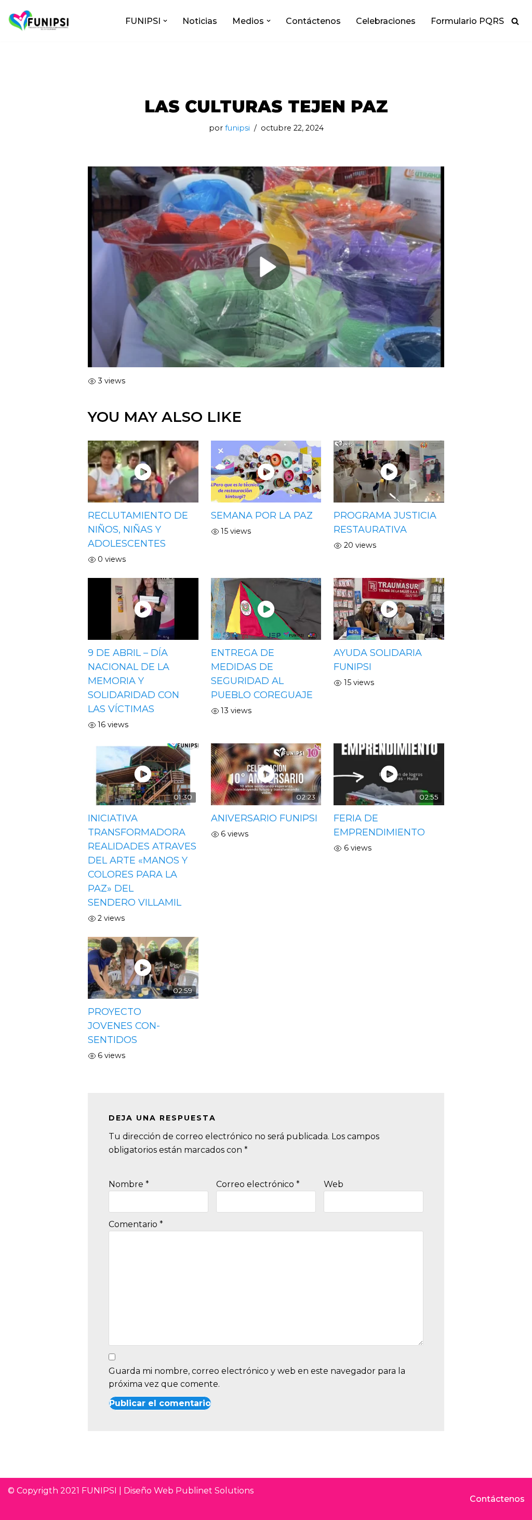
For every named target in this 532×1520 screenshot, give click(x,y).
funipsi (237, 128)
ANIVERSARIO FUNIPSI (264, 818)
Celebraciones (386, 21)
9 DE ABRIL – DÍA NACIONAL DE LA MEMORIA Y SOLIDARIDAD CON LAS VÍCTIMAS (133, 681)
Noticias (199, 21)
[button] (165, 21)
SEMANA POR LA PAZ (262, 515)
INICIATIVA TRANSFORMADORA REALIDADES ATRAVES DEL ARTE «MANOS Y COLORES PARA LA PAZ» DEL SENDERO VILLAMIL (142, 860)
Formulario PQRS (467, 21)
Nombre (129, 1184)
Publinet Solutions (215, 1491)
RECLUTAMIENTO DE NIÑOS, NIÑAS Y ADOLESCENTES (138, 529)
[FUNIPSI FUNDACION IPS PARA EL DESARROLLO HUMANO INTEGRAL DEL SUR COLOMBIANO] (39, 20)
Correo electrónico (258, 1184)
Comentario (136, 1224)
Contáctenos (313, 21)
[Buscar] (515, 21)
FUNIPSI (99, 1491)
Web (333, 1184)
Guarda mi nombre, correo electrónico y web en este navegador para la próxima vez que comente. (257, 1377)
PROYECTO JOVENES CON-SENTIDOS (124, 1026)
